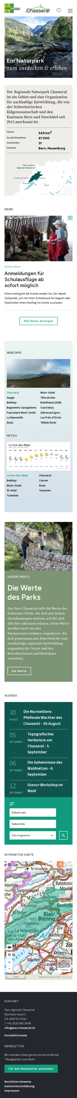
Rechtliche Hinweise (17, 1082)
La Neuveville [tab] (16, 418)
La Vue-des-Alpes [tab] (17, 476)
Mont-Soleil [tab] (49, 393)
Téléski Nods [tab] (49, 423)
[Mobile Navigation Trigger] (70, 8)
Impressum (67, 977)
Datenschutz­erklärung (19, 1086)
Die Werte (19, 671)
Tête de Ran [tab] (49, 398)
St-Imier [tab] (16, 490)
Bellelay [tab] (16, 403)
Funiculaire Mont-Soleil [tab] (21, 413)
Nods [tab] (16, 423)
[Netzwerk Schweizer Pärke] (13, 8)
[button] (5, 310)
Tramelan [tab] (16, 496)
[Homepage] (37, 8)
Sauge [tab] (16, 398)
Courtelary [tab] (49, 408)
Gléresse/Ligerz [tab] (50, 413)
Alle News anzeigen (38, 321)
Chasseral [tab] (16, 393)
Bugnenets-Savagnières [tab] (21, 408)
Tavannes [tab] (48, 490)
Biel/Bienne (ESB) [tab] (50, 403)
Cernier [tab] (48, 481)
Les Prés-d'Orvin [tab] (50, 418)
